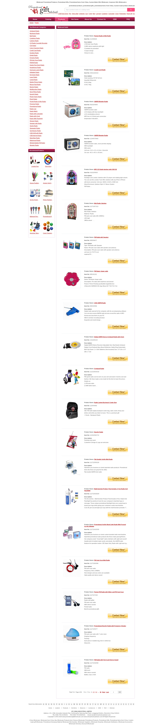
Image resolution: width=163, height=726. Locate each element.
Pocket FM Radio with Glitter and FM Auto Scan (109, 592)
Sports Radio (34, 126)
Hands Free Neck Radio (37, 65)
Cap (86, 13)
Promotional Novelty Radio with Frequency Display (110, 626)
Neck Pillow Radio (35, 92)
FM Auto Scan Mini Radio (102, 560)
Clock (117, 13)
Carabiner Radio (35, 38)
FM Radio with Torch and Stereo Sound (106, 660)
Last (107, 692)
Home (35, 19)
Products (61, 19)
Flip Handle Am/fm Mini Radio (103, 459)
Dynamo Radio (34, 58)
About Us (88, 19)
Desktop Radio (34, 53)
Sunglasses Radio (35, 131)
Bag (94, 13)
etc (134, 13)
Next (103, 692)
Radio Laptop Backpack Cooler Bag (105, 402)
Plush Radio (33, 99)
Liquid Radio (33, 79)
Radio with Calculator (36, 114)
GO (120, 692)
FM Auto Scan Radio (36, 60)
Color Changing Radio (36, 48)
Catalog (48, 19)
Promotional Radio (35, 106)
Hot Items (75, 19)
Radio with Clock (35, 116)
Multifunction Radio (35, 89)
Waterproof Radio (35, 140)
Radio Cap (33, 109)
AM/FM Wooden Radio (101, 101)
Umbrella (82, 13)
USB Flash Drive (63, 13)
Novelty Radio (34, 94)
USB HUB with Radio (36, 133)
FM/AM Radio (34, 62)
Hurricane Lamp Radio (36, 70)
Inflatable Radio (34, 72)
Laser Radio (33, 77)
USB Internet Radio (35, 135)
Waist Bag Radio (35, 138)
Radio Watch (33, 111)
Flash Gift (129, 13)
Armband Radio (34, 31)
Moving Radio (34, 87)
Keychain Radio (34, 75)
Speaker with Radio (36, 123)
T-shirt (90, 13)
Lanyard (98, 13)
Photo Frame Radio (35, 96)
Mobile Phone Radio (36, 82)
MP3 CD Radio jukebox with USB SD (105, 169)
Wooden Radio (34, 145)
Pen (70, 13)
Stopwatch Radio (35, 128)
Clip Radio (33, 45)
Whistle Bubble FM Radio (37, 143)
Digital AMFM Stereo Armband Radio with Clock (109, 337)
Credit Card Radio (35, 50)
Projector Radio (34, 104)
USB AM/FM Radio (100, 303)
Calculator (111, 13)
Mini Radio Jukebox (100, 203)
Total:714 (75, 692)
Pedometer (122, 13)
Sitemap (112, 708)
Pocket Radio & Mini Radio (38, 101)
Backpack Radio (35, 33)
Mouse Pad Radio (35, 84)
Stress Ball (75, 13)
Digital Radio (34, 55)
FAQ (128, 19)
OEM (115, 19)
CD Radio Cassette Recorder (38, 43)
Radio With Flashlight (36, 118)
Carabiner (105, 13)
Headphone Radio (35, 67)
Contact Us (101, 19)
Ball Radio (33, 36)
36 (100, 692)
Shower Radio (34, 121)
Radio (37, 23)
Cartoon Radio (34, 41)
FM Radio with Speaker (101, 237)
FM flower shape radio (101, 271)
